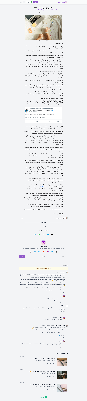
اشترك (35, 2)
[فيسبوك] (48, 234)
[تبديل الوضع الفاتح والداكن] (24, 2)
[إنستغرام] (48, 252)
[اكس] (52, 234)
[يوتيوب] (43, 252)
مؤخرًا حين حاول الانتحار (45, 186)
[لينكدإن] (35, 234)
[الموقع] (30, 252)
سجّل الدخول (46, 268)
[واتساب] (39, 234)
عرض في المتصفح (33, 9)
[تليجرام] (43, 234)
